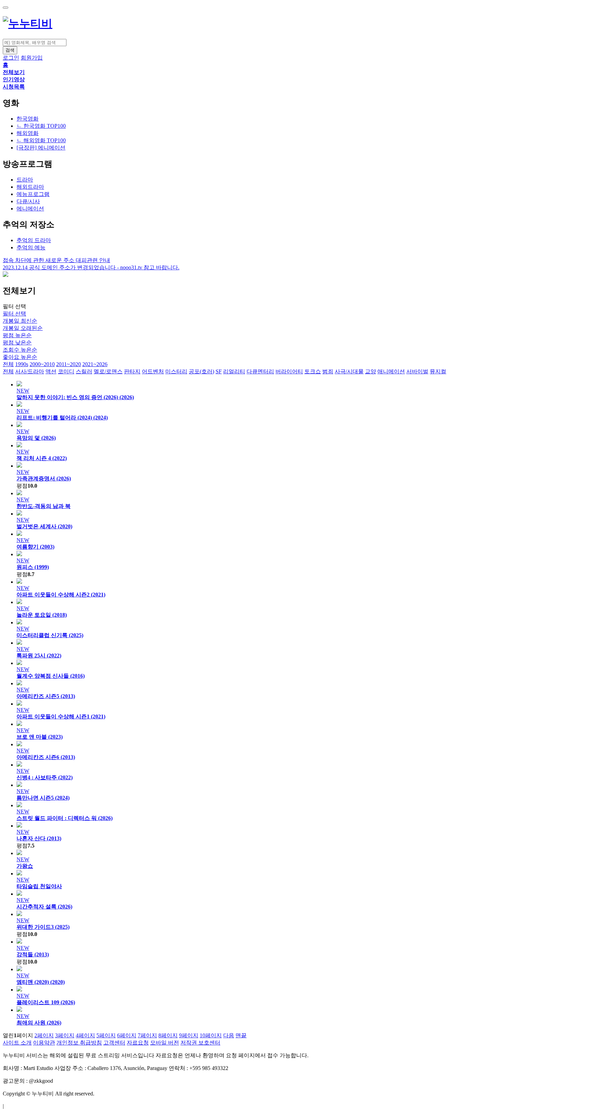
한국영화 (28, 119)
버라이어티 (289, 371)
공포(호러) (201, 371)
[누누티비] (27, 23)
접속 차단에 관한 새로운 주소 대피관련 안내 (56, 260)
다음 (228, 1035)
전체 (8, 364)
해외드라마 (30, 187)
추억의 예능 (31, 247)
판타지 (132, 371)
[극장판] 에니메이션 (41, 147)
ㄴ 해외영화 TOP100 (41, 140)
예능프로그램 (33, 194)
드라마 (25, 180)
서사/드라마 (29, 371)
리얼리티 (234, 371)
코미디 (66, 371)
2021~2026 (94, 364)
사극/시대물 (349, 371)
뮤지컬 (438, 371)
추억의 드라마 (34, 240)
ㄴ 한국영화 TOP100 (41, 126)
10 (211, 1035)
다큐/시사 (28, 201)
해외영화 (28, 133)
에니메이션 (30, 208)
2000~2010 (42, 364)
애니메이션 (391, 371)
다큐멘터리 (260, 371)
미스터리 (176, 371)
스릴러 (84, 371)
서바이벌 (417, 371)
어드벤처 (153, 371)
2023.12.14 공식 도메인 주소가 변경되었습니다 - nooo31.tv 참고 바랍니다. (91, 267)
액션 (50, 371)
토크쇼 (312, 371)
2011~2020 (68, 364)
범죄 (327, 371)
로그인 (11, 58)
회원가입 (32, 58)
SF (219, 371)
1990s (21, 364)
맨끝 (241, 1035)
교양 (370, 371)
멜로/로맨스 (108, 371)
